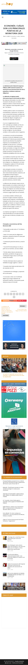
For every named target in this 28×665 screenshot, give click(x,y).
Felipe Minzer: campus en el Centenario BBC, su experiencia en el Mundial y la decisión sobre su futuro (13, 508)
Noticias (22, 36)
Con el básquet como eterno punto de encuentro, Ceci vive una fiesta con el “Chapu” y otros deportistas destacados (16, 547)
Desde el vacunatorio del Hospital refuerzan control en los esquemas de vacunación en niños (16, 566)
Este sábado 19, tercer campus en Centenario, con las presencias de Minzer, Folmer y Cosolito (14, 514)
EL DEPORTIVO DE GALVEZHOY (13, 477)
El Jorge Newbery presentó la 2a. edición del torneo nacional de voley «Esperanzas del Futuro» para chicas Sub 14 (14, 482)
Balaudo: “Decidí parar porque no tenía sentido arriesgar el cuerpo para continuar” (13, 489)
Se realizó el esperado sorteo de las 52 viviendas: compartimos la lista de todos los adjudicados (13, 375)
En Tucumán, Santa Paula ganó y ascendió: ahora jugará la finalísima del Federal (13, 502)
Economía (13, 36)
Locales (18, 36)
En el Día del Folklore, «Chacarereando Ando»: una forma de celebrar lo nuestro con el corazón (16, 556)
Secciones (14, 38)
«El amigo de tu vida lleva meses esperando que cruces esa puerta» (15, 538)
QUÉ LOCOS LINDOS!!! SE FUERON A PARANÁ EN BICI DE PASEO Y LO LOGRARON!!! (15, 575)
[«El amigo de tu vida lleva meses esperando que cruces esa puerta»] (5, 538)
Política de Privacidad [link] (17, 663)
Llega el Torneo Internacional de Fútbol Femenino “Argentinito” (13, 520)
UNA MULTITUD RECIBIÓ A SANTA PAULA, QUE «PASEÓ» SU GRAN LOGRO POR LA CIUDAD (13, 495)
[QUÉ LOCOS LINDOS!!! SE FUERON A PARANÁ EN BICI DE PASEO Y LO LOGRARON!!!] (5, 574)
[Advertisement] (14, 612)
